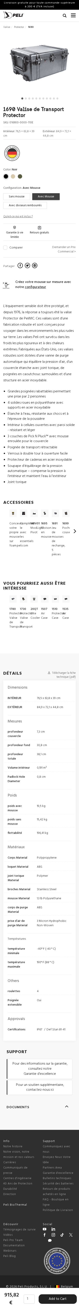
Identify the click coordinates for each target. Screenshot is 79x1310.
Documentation (14, 1245)
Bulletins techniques (57, 1178)
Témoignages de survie (19, 1229)
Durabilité (10, 1189)
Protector (19, 27)
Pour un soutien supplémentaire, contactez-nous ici (40, 1087)
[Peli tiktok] (62, 1235)
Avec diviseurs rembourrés (25, 205)
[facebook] (21, 266)
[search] (64, 16)
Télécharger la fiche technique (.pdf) (63, 675)
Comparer (16, 248)
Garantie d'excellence (58, 1173)
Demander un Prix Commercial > (64, 249)
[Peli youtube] (44, 1229)
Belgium (66, 1286)
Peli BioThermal (15, 1204)
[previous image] (14, 64)
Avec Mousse (46, 196)
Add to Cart (57, 1299)
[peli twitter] (71, 1235)
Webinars (9, 1251)
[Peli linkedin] (53, 1229)
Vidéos (8, 1235)
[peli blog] (50, 1241)
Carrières (9, 1162)
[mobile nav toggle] (73, 14)
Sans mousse (17, 196)
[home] (13, 14)
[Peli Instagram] (53, 1235)
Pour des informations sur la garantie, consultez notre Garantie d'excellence (40, 1069)
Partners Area (52, 1167)
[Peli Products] (44, 1235)
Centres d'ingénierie (17, 1178)
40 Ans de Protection (17, 1183)
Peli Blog (9, 1256)
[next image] (64, 64)
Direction (9, 1194)
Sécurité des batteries (58, 1183)
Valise (6, 27)
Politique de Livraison (58, 1210)
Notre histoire (13, 1146)
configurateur (35, 287)
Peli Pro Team (13, 1240)
